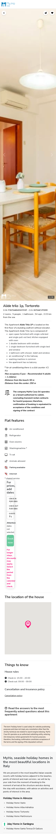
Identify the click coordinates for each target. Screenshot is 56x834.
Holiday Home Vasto (16, 802)
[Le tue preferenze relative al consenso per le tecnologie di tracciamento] (4, 824)
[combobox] (10, 516)
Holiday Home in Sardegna (18, 824)
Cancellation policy (13, 695)
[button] (10, 504)
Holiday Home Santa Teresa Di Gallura (24, 828)
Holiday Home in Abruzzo (17, 798)
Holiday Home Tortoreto (17, 811)
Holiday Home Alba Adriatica (19, 807)
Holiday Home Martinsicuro (19, 816)
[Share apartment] (45, 13)
